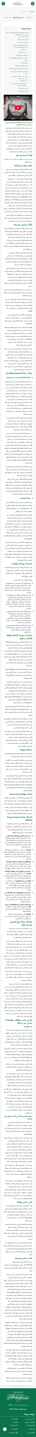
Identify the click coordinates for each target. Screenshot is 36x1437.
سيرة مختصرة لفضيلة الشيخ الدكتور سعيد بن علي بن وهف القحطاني (17, 33)
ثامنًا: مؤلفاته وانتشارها (21, 65)
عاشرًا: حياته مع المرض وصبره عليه (19, 72)
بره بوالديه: (23, 80)
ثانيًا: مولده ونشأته (22, 39)
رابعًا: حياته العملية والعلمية (20, 45)
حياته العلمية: (22, 52)
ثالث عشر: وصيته (23, 91)
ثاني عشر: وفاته (23, 88)
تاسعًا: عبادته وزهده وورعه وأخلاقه (18, 68)
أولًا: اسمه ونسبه (23, 36)
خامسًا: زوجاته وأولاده (22, 55)
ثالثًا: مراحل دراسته (22, 42)
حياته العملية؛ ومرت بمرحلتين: (20, 48)
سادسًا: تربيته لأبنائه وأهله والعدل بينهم (18, 59)
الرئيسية (31, 11)
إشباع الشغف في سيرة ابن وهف (16, 1380)
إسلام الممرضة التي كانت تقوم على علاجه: (18, 84)
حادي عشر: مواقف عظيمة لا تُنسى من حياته (20, 77)
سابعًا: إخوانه (24, 62)
